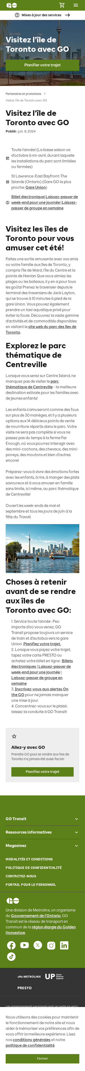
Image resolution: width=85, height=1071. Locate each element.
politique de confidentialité (30, 1045)
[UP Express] (56, 976)
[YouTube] (24, 945)
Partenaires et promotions (23, 94)
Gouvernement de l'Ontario (36, 916)
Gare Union (36, 187)
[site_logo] (12, 5)
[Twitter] (37, 945)
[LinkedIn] (64, 945)
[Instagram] (51, 945)
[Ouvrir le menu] (75, 5)
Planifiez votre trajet (42, 772)
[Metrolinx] (29, 976)
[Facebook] (11, 945)
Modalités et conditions (29, 859)
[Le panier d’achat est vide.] (62, 5)
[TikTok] (11, 956)
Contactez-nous (21, 876)
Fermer (42, 1059)
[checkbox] (74, 819)
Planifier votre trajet (42, 65)
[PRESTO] (29, 988)
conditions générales (32, 1040)
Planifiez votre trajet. (42, 644)
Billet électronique (27, 197)
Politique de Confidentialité (34, 868)
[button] (42, 819)
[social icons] (13, 901)
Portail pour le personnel (31, 884)
